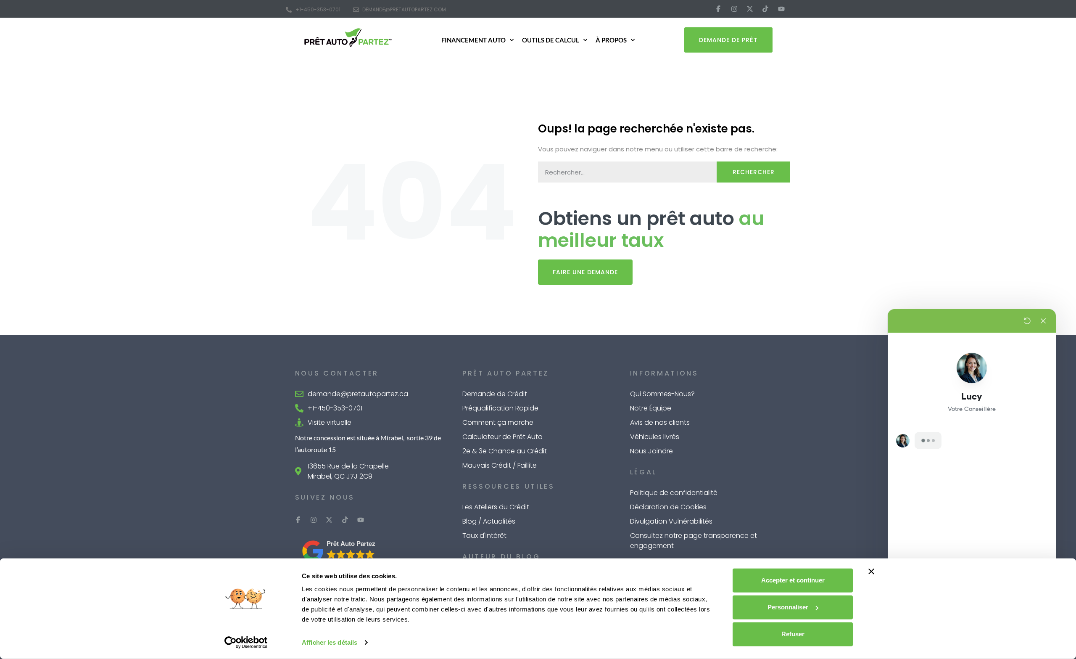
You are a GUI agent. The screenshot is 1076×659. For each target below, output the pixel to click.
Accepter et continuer (793, 580)
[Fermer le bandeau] (871, 571)
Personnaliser (787, 607)
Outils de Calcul (550, 40)
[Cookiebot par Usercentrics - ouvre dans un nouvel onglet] (246, 642)
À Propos (611, 40)
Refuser (792, 634)
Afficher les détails (329, 642)
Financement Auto (473, 40)
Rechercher (754, 172)
